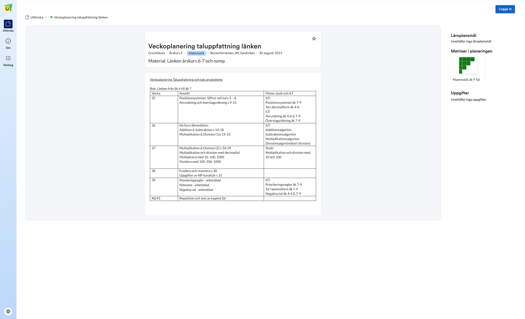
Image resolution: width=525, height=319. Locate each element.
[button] (468, 70)
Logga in (505, 9)
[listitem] (8, 26)
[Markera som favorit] (314, 38)
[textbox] (233, 144)
